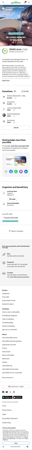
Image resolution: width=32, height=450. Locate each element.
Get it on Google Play (7, 397)
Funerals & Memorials (11, 217)
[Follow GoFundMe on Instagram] (14, 392)
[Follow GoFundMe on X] (10, 392)
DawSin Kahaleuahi (13, 114)
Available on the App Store (17, 397)
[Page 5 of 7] (18, 42)
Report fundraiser (17, 231)
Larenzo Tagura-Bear (14, 108)
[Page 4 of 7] (17, 42)
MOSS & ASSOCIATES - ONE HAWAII (16, 96)
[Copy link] (6, 171)
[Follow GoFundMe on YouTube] (7, 392)
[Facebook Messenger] (21, 171)
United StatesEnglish (17, 386)
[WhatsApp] (16, 171)
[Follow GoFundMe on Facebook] (3, 392)
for (15, 8)
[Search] (3, 2)
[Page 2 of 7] (14, 42)
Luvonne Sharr (12, 191)
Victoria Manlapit (13, 203)
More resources (7, 377)
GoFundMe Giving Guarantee (19, 277)
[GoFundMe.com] (16, 2)
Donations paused (17, 33)
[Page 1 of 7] (13, 42)
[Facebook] (11, 171)
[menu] (29, 2)
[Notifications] (24, 2)
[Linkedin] (26, 171)
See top (25, 91)
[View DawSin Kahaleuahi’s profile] (4, 115)
